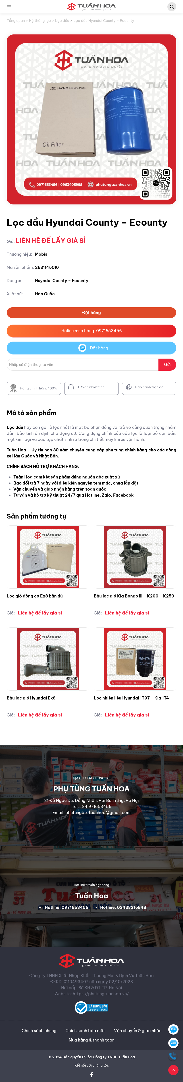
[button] (9, 6)
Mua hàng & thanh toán (91, 1040)
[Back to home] (91, 6)
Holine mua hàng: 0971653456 (91, 330)
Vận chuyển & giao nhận (137, 1030)
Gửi (167, 364)
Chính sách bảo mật (85, 1030)
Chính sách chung (39, 1030)
